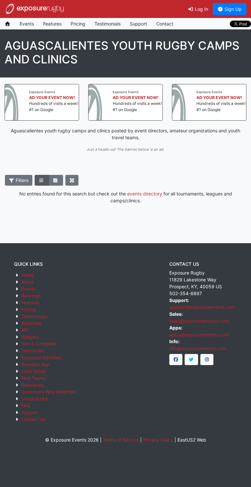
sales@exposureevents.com (199, 321)
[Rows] (42, 180)
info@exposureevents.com (197, 348)
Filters (21, 180)
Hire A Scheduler (39, 343)
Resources (32, 385)
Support (138, 23)
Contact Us (33, 419)
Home (27, 275)
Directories (32, 350)
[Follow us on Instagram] (207, 359)
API (24, 330)
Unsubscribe (34, 398)
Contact (164, 23)
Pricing (78, 23)
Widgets (30, 337)
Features (52, 23)
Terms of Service (121, 440)
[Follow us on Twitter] (191, 359)
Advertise (31, 323)
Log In (200, 9)
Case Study (33, 371)
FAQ (25, 405)
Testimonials (107, 23)
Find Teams (33, 378)
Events (27, 23)
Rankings (31, 295)
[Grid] (56, 180)
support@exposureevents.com (202, 307)
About (27, 282)
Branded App (35, 364)
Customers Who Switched (48, 392)
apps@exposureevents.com (199, 334)
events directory (144, 193)
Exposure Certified (41, 357)
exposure (39, 8)
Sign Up (232, 9)
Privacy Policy (158, 440)
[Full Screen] (72, 180)
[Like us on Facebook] (176, 359)
